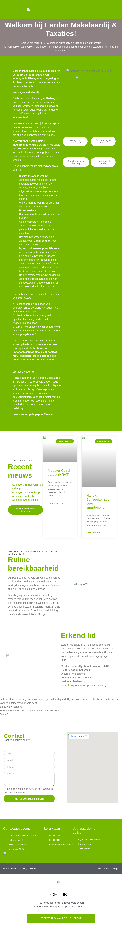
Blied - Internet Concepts (108, 869)
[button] (113, 9)
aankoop (83, 685)
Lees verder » (55, 503)
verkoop (69, 685)
